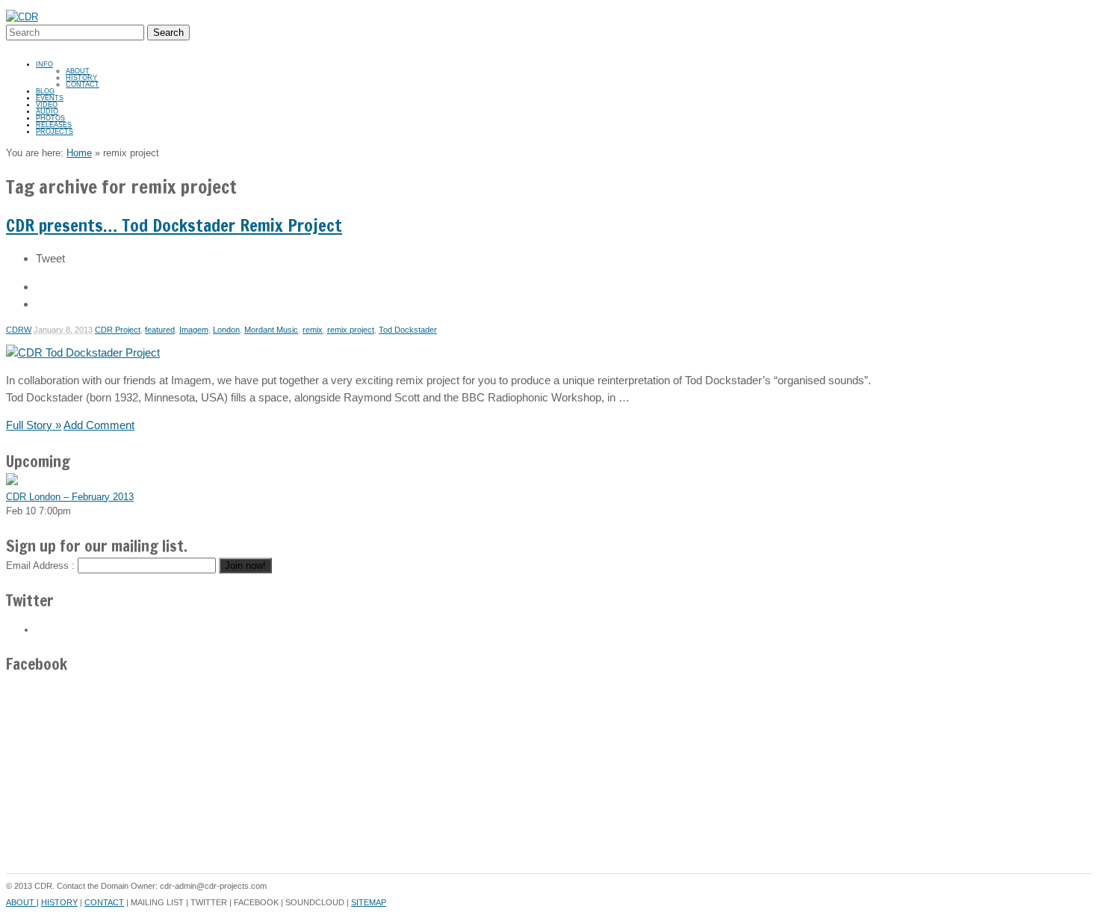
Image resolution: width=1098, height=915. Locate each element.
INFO (44, 64)
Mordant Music (271, 329)
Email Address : (40, 565)
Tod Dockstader (408, 329)
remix (313, 329)
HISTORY (81, 77)
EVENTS (49, 98)
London (226, 329)
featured (160, 329)
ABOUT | (22, 902)
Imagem (193, 329)
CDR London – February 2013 (70, 496)
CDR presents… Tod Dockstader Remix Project (174, 225)
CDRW (18, 329)
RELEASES (54, 125)
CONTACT (82, 84)
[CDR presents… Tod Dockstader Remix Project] (83, 352)
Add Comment (98, 425)
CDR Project (117, 329)
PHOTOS (50, 118)
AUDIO (47, 111)
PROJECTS (54, 131)
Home (79, 152)
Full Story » (33, 425)
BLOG (45, 91)
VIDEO (47, 104)
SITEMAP (368, 902)
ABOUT (78, 71)
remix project (350, 329)
